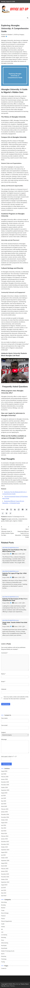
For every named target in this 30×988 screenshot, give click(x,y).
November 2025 (5, 784)
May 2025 (3, 801)
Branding (3, 905)
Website (3, 689)
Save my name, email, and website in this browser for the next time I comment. (16, 697)
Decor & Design (4, 913)
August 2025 (4, 792)
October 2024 (4, 820)
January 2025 (4, 811)
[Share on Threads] (6, 513)
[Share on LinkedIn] (14, 509)
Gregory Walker (6, 553)
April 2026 (3, 774)
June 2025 (3, 798)
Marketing (3, 937)
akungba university (12, 519)
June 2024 (3, 825)
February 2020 (4, 868)
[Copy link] (10, 513)
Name (3, 674)
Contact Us (3, 968)
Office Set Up (16, 984)
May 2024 (3, 828)
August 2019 (4, 884)
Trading (3, 961)
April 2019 (3, 895)
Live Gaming (4, 934)
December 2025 (5, 782)
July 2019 (3, 887)
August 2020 (4, 863)
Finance (3, 918)
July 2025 (3, 795)
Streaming (3, 956)
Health (2, 924)
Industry (3, 926)
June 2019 (3, 890)
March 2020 (4, 866)
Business (3, 907)
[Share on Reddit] (26, 509)
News (2, 940)
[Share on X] (11, 509)
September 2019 (5, 882)
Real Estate (4, 945)
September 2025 (5, 790)
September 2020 (5, 860)
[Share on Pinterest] (22, 509)
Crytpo (2, 910)
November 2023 (5, 844)
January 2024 (4, 838)
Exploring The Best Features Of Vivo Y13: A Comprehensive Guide (14, 599)
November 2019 (5, 876)
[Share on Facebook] (7, 509)
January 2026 (4, 779)
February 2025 (4, 809)
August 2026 (4, 771)
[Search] (27, 18)
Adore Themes (10, 986)
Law (2, 932)
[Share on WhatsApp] (18, 509)
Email (3, 681)
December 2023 (5, 841)
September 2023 (5, 849)
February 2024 (4, 836)
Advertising (4, 902)
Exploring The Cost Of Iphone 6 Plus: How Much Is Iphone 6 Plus (14, 550)
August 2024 (4, 822)
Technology (3, 959)
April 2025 (3, 803)
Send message (6, 764)
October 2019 (4, 879)
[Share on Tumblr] (2, 513)
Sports (2, 953)
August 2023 (4, 852)
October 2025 (4, 787)
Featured (3, 915)
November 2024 (5, 817)
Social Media (4, 948)
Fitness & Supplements (6, 921)
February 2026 (4, 776)
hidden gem (8, 521)
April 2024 (3, 830)
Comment (4, 653)
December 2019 (5, 874)
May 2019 (3, 893)
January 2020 (4, 871)
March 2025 (4, 806)
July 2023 (3, 855)
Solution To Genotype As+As (15, 516)
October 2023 (4, 847)
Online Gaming (4, 942)
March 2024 (4, 833)
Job (2, 929)
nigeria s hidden (17, 521)
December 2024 (5, 814)
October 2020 (4, 857)
